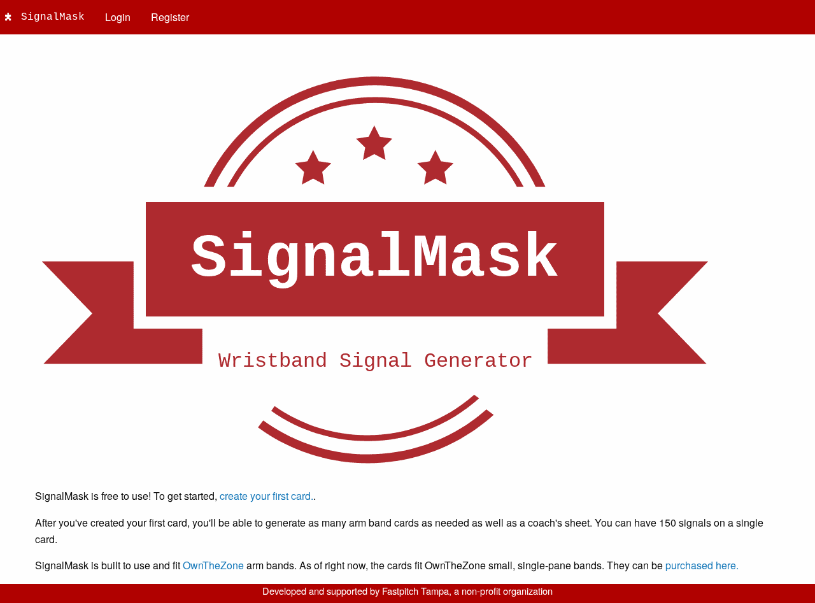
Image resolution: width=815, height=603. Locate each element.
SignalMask (53, 17)
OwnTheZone (213, 565)
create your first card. (266, 495)
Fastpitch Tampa (415, 590)
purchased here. (702, 565)
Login (118, 17)
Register (170, 17)
